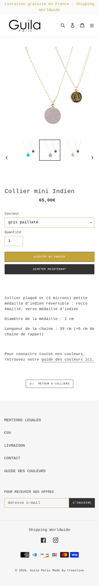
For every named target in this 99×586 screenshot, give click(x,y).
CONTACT (12, 458)
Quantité (13, 232)
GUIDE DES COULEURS (25, 471)
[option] (27, 150)
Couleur (12, 214)
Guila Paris (40, 570)
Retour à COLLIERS (52, 383)
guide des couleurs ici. (67, 360)
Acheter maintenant (49, 269)
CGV (7, 433)
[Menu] (92, 25)
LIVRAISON (14, 445)
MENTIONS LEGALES (22, 420)
